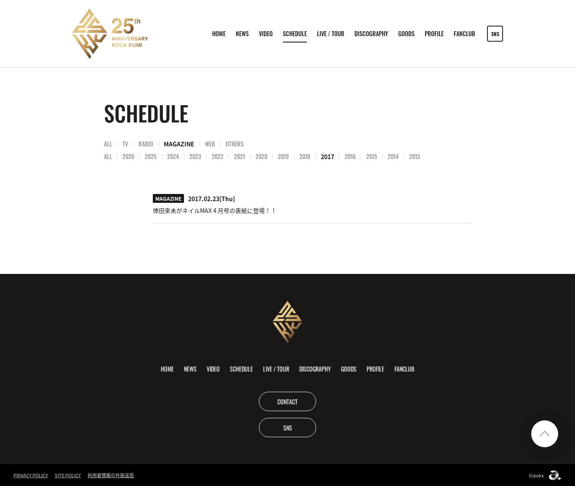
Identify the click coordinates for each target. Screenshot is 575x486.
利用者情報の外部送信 (111, 475)
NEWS (242, 33)
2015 (371, 156)
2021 (239, 156)
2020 (261, 156)
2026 (128, 156)
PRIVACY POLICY (30, 475)
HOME (219, 33)
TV (125, 144)
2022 (218, 156)
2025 (151, 156)
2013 (414, 156)
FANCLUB (464, 33)
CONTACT (287, 401)
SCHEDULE (295, 33)
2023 (195, 156)
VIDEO (266, 33)
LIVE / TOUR (330, 33)
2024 (173, 156)
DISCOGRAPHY (371, 33)
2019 (283, 156)
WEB (210, 144)
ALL (108, 144)
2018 (304, 156)
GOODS (406, 33)
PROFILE (434, 33)
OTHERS (235, 144)
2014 (393, 156)
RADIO (145, 144)
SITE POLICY (68, 475)
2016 (350, 156)
